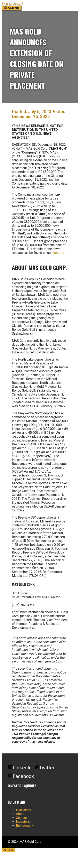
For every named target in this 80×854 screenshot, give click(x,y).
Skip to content (12, 4)
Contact (21, 818)
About (20, 814)
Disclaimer (23, 810)
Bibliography (25, 825)
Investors (23, 822)
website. (59, 253)
